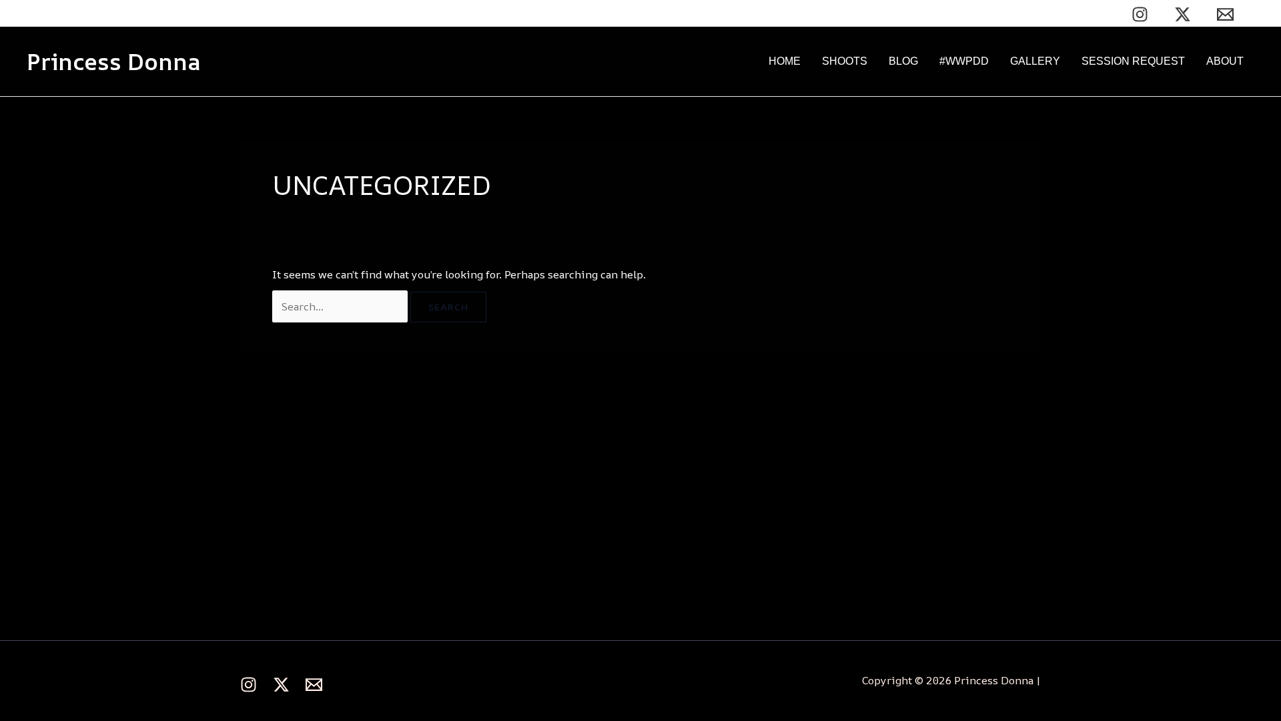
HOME (785, 61)
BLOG (903, 61)
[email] (1227, 14)
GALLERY (1035, 61)
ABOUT (1225, 61)
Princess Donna (114, 61)
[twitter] (1184, 14)
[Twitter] (281, 684)
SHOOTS (844, 61)
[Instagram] (248, 684)
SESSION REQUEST (1133, 61)
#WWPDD (964, 61)
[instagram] (1142, 14)
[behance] (314, 684)
